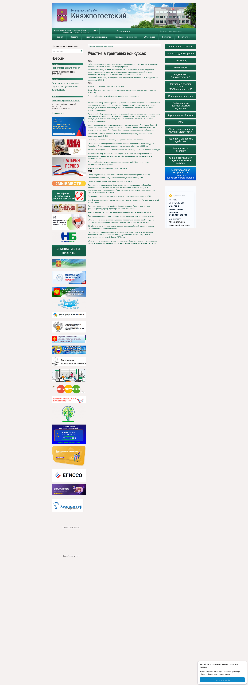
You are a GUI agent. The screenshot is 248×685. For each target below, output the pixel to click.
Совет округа (122, 31)
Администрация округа (170, 31)
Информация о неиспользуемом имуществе (181, 105)
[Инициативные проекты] (69, 250)
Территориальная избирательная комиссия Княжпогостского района (180, 173)
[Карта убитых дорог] (69, 399)
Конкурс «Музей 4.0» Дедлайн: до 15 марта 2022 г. (109, 168)
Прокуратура (183, 37)
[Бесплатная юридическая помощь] (69, 361)
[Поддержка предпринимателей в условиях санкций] (69, 434)
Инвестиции (180, 67)
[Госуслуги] (69, 277)
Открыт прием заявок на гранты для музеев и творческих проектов (116, 140)
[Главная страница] (124, 15)
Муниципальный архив (180, 115)
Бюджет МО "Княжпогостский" (180, 75)
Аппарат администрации (180, 53)
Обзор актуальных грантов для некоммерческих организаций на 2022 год (119, 175)
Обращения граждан (180, 46)
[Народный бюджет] (69, 237)
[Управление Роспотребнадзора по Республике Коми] (69, 326)
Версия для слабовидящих (67, 46)
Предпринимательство (180, 96)
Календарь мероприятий (126, 37)
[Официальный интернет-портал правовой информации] (69, 350)
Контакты (166, 37)
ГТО (180, 122)
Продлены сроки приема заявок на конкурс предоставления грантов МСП (119, 196)
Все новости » (58, 113)
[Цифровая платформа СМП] (69, 489)
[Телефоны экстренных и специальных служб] (69, 195)
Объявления (149, 37)
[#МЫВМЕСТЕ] (69, 183)
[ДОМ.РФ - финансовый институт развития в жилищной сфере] (69, 222)
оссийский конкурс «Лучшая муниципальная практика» (115, 96)
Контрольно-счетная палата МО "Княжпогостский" (180, 86)
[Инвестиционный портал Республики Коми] (69, 315)
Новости (74, 37)
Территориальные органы (96, 37)
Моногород (181, 60)
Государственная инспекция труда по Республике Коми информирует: (65, 86)
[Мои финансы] (69, 375)
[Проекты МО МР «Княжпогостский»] (69, 292)
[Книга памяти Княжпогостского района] (69, 147)
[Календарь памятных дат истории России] (69, 208)
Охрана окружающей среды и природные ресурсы (180, 160)
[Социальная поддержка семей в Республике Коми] (69, 456)
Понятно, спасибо (222, 679)
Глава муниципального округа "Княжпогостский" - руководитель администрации (76, 31)
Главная (59, 37)
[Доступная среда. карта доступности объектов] (69, 304)
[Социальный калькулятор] (69, 475)
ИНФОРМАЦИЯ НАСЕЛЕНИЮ (66, 68)
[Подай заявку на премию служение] (69, 126)
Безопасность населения (180, 149)
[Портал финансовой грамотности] (69, 414)
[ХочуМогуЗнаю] (69, 389)
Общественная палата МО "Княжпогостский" (180, 130)
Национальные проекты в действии (180, 140)
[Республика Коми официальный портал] (69, 263)
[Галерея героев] (69, 166)
